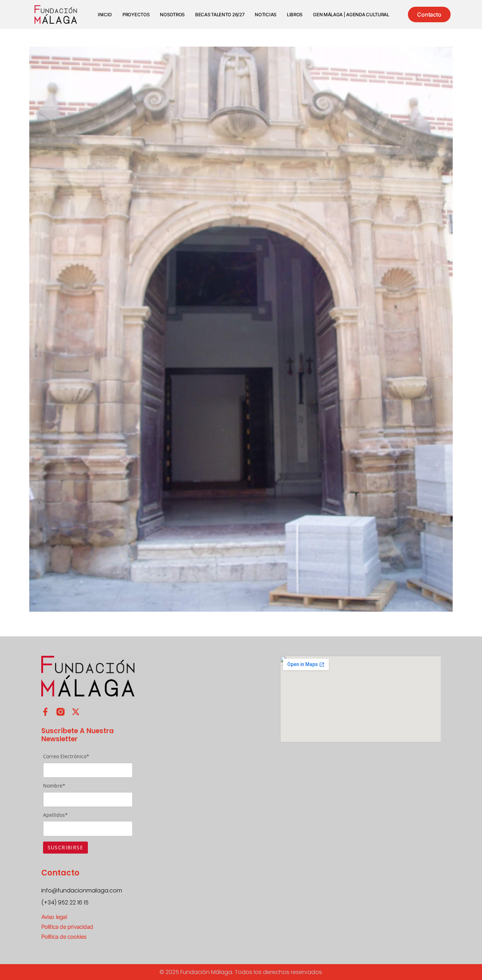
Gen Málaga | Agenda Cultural (351, 14)
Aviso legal (54, 916)
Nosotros (172, 14)
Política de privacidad (67, 926)
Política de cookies (63, 936)
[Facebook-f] (45, 712)
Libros (294, 14)
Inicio (105, 14)
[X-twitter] (76, 712)
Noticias (265, 14)
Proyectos (135, 14)
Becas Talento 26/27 (219, 14)
